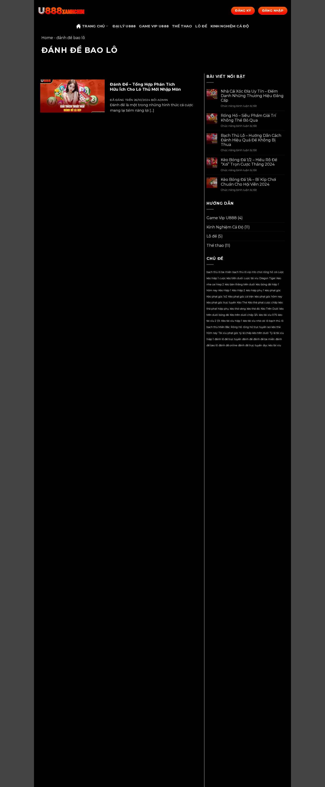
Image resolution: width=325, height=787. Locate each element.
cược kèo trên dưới (231, 278)
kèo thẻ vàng (238, 308)
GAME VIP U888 (154, 26)
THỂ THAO (182, 26)
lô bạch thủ (273, 320)
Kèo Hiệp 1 (224, 290)
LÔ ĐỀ (201, 26)
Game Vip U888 (222, 218)
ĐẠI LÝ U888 (124, 26)
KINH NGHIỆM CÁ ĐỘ (230, 26)
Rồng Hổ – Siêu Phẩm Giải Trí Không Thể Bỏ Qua (248, 117)
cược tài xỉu (251, 278)
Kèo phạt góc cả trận (241, 296)
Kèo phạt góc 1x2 (217, 296)
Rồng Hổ (236, 327)
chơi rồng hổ (265, 272)
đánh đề (247, 339)
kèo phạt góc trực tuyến (221, 302)
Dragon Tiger (267, 278)
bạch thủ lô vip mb (244, 272)
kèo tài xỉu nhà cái (254, 320)
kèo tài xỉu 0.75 (268, 315)
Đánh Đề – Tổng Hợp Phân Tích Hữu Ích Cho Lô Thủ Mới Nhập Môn (145, 87)
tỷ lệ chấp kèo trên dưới (254, 333)
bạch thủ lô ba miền (219, 272)
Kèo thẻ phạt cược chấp (262, 302)
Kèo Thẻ (242, 302)
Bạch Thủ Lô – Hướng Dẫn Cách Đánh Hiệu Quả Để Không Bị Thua (251, 140)
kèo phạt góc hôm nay (268, 296)
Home (47, 37)
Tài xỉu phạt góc (228, 333)
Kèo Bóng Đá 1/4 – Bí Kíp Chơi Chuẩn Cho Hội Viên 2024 (248, 181)
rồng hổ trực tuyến (254, 327)
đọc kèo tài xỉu (272, 345)
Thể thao (215, 245)
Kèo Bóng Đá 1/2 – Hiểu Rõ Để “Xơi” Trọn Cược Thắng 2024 (249, 162)
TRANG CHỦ (93, 26)
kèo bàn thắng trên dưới (240, 284)
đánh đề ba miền (264, 339)
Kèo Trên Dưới (269, 308)
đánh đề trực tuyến (250, 345)
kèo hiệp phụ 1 (255, 290)
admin (163, 100)
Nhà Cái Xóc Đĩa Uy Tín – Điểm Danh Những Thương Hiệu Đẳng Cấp (252, 96)
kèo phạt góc (273, 290)
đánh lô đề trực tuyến (228, 339)
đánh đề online (228, 345)
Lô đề (212, 236)
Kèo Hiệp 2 (238, 290)
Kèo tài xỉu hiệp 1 (231, 320)
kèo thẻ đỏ (253, 308)
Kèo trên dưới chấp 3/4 (244, 315)
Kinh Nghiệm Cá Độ (225, 227)
